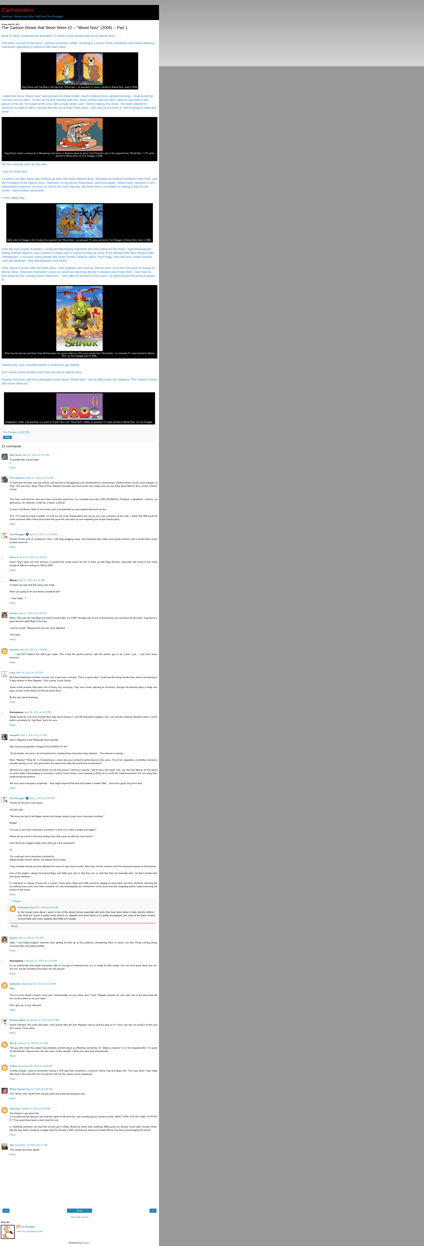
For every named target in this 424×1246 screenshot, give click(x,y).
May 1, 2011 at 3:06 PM (42, 798)
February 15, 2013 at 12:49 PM (40, 960)
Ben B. (13, 1043)
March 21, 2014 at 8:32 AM (44, 907)
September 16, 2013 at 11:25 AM (39, 983)
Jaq (12, 1145)
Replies (17, 901)
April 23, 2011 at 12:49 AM (43, 534)
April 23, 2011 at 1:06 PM (33, 649)
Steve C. (14, 557)
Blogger (86, 1242)
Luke (12, 672)
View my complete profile (30, 1231)
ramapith (15, 735)
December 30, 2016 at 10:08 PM (35, 1066)
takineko (14, 649)
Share (7, 437)
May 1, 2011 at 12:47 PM (34, 735)
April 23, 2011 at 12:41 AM (40, 477)
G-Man (13, 1066)
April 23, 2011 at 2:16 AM (33, 557)
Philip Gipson (17, 1089)
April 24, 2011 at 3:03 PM (29, 672)
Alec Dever (16, 455)
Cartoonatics (18, 10)
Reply (13, 467)
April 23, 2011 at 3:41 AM (31, 580)
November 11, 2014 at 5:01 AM (43, 1020)
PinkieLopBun (18, 1020)
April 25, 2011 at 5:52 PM (37, 712)
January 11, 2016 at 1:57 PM (33, 1043)
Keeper (14, 613)
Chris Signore (17, 477)
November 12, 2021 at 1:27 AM (31, 1145)
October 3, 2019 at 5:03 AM (35, 1108)
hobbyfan (15, 983)
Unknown (23, 907)
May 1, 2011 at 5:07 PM (31, 937)
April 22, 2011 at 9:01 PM (36, 455)
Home (79, 1211)
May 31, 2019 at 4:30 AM (39, 1089)
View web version (79, 1217)
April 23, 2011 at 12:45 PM (32, 613)
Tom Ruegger (17, 534)
